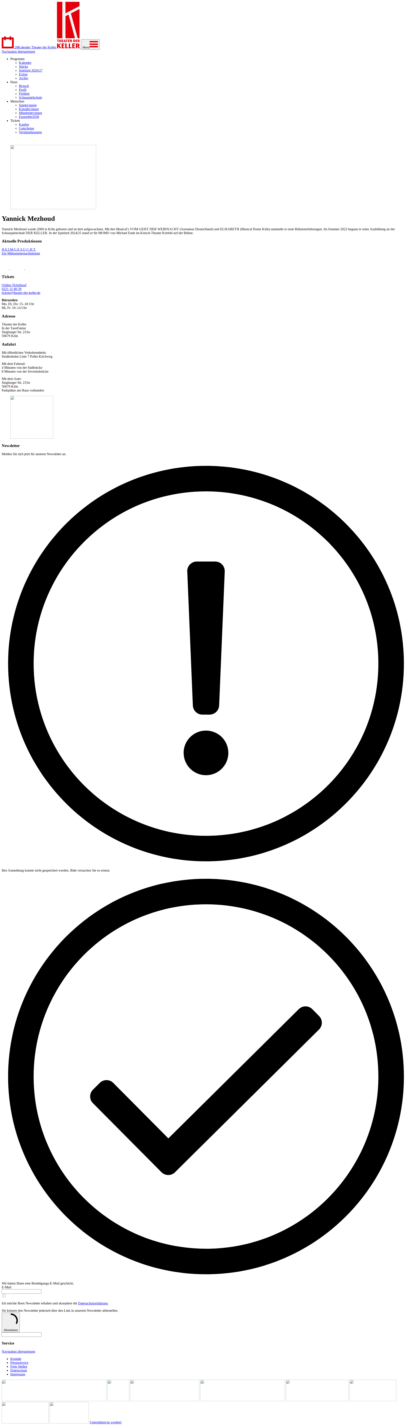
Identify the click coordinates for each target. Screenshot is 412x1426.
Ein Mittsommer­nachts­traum (21, 253)
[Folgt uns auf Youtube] (35, 268)
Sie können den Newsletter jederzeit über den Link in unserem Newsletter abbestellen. (60, 1310)
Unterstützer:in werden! (106, 1422)
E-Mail (6, 1287)
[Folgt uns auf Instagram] (17, 268)
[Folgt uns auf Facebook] (6, 268)
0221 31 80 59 (11, 289)
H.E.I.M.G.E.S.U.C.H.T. (19, 249)
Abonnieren (11, 1330)
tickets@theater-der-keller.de (21, 293)
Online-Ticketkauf (14, 285)
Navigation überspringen (18, 51)
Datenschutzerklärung (93, 1303)
